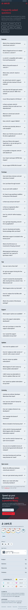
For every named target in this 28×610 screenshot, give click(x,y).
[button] (26, 3)
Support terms (3, 606)
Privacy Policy (15, 606)
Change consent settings (22, 606)
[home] (5, 3)
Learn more (17, 596)
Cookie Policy (9, 606)
